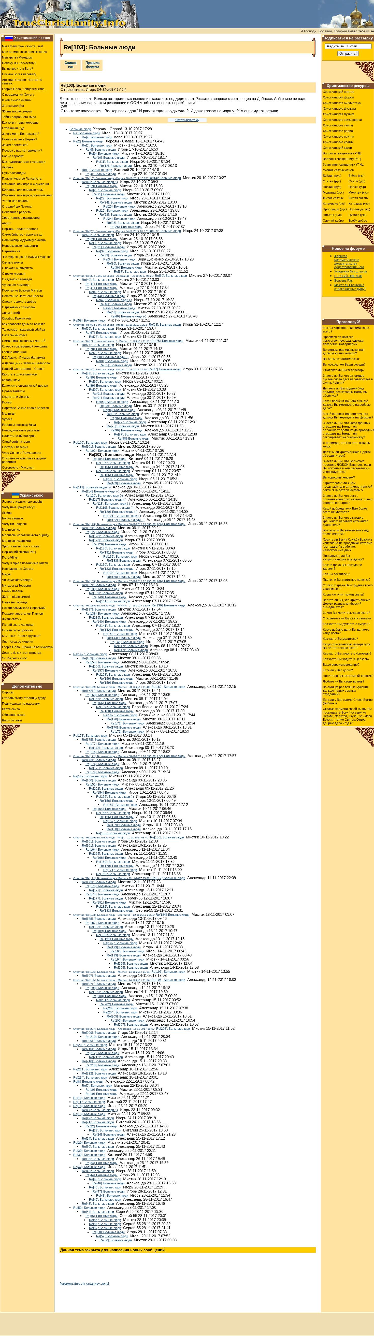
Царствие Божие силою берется (25, 408)
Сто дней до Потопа (17, 206)
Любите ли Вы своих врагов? (343, 681)
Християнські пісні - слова (20, 546)
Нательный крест (14, 335)
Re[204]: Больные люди (120, 1012)
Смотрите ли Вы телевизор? (344, 370)
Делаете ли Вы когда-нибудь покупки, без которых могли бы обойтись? (345, 392)
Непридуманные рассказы (21, 430)
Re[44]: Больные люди (109, 296)
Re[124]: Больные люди (129, 524)
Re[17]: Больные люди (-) (100, 1110)
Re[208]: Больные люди (131, 1028)
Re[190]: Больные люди (113, 935)
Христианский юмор (337, 148)
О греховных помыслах (18, 307)
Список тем (71, 64)
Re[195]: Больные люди (131, 963)
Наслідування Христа (17, 569)
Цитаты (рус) (332, 215)
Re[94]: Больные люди (119, 410)
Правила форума (92, 64)
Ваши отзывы (12, 720)
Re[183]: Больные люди (117, 910)
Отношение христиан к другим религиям (24, 460)
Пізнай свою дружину (17, 630)
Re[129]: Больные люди (109, 544)
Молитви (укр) (359, 192)
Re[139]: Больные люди (106, 593)
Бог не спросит (13, 156)
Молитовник (11, 529)
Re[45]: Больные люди (105, 1179)
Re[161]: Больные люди (99, 841)
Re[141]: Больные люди (113, 601)
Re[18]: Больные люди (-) (100, 182)
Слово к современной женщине (25, 346)
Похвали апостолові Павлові (23, 613)
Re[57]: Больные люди (105, 1228)
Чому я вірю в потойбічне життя (25, 563)
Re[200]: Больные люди (109, 996)
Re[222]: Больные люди (99, 1073)
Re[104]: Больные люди (109, 459)
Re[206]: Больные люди (127, 1020)
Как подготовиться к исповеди (23, 162)
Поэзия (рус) (332, 187)
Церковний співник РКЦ (19, 552)
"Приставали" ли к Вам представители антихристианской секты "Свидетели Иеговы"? (347, 486)
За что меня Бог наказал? (20, 134)
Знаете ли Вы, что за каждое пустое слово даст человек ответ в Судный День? (348, 379)
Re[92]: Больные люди (112, 402)
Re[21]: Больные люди (109, 194)
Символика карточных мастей (23, 341)
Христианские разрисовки (21, 218)
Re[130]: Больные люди (113, 548)
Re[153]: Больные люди (99, 658)
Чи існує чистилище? (17, 580)
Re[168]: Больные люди (117, 711)
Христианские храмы (338, 142)
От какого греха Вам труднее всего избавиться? (348, 587)
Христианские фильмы (339, 108)
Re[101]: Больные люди (99, 446)
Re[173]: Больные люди (90, 735)
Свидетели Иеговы (16, 397)
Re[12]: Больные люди (116, 166)
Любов (6, 513)
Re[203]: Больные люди (120, 1008)
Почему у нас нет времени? (22, 150)
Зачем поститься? (15, 145)
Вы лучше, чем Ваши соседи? (344, 364)
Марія (6, 574)
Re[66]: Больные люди (98, 328)
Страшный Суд (13, 128)
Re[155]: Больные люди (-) (115, 796)
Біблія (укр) (357, 176)
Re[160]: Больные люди (129, 687)
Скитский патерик (15, 447)
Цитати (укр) (358, 215)
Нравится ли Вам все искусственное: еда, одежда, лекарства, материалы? (343, 340)
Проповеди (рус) (335, 209)
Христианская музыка (338, 114)
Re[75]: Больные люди (128, 341)
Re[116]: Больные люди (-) (104, 495)
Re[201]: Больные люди (113, 1000)
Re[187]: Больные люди (102, 923)
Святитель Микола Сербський (24, 608)
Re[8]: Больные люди (88, 1081)
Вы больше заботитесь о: (341, 359)
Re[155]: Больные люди (113, 813)
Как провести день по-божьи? (23, 324)
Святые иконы (12, 262)
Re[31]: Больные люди (109, 247)
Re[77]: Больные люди (98, 345)
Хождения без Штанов (350, 271)
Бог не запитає (13, 518)
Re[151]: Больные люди (102, 784)
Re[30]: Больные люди (105, 243)
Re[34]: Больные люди (119, 259)
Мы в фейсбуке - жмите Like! (22, 46)
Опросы (7, 692)
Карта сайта (11, 709)
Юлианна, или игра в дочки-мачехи (27, 195)
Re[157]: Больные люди (109, 670)
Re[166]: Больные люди (109, 703)
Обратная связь (13, 715)
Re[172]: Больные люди (129, 756)
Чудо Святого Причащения (21, 453)
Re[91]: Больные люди (109, 394)
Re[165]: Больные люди (106, 699)
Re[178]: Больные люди (106, 748)
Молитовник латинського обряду (25, 535)
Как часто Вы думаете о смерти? (346, 624)
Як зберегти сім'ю (14, 658)
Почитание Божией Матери (22, 290)
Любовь (7, 167)
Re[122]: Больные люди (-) (126, 520)
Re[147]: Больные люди (131, 646)
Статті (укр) (357, 181)
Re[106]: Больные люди (117, 467)
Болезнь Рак (343, 280)
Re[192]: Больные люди (120, 943)
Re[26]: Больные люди (126, 227)
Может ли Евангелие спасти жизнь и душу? (350, 287)
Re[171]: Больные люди (127, 723)
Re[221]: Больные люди (90, 1069)
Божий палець (12, 591)
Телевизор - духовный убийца (23, 329)
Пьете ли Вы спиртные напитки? (346, 580)
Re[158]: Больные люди (113, 674)
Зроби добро (358, 220)
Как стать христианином (19, 374)
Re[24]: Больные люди (116, 202)
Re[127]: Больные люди (102, 532)
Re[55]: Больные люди (101, 1216)
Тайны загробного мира (19, 117)
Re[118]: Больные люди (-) (111, 503)
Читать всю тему (187, 120)
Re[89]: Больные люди (101, 377)
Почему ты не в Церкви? (19, 139)
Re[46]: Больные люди (116, 304)
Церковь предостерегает (20, 229)
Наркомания (11, 251)
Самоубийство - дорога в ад (22, 234)
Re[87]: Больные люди (127, 369)
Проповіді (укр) (359, 209)
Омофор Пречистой (16, 318)
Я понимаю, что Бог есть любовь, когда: (346, 444)
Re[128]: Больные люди (106, 536)
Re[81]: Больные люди (112, 361)
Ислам (6, 402)
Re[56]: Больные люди (105, 1220)
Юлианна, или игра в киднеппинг (25, 184)
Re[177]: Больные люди (102, 744)
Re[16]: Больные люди (89, 1106)
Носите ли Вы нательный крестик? (348, 676)
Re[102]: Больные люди (102, 451)
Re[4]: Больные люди (100, 174)
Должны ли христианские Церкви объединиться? (347, 453)
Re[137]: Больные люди (99, 585)
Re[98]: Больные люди (134, 438)
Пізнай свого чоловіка (17, 625)
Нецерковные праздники (20, 246)
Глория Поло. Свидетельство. (23, 89)
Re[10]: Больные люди (109, 157)
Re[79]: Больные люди (105, 353)
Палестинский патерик (18, 436)
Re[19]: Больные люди (101, 186)
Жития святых (333, 198)
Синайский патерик (16, 441)
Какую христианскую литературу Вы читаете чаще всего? (346, 646)
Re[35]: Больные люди (123, 263)
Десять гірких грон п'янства (21, 653)
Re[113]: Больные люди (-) (92, 487)
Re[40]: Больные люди (98, 280)
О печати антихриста (17, 268)
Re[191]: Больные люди (117, 939)
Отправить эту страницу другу (24, 698)
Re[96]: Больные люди (126, 418)
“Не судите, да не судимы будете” (26, 257)
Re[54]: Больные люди (98, 1212)
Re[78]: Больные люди (101, 349)
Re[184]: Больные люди (131, 915)
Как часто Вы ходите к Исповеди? (347, 653)
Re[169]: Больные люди (120, 715)
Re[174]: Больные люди (102, 764)
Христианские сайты (338, 125)
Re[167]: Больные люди (113, 707)
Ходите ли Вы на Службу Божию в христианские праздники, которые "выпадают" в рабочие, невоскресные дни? (347, 545)
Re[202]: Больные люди (117, 1004)
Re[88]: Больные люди (98, 373)
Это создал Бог (13, 106)
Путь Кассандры (14, 173)
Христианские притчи (338, 136)
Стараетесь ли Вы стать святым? (347, 618)
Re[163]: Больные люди (102, 695)
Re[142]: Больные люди (117, 630)
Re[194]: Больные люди (127, 951)
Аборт (6, 223)
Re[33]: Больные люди (116, 255)
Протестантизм (13, 391)
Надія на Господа (14, 602)
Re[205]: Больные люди (124, 1016)
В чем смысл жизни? (17, 100)
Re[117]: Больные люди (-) (107, 499)
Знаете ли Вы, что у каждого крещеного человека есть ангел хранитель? (345, 521)
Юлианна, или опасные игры (23, 190)
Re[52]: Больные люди (89, 1208)
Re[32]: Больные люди (112, 251)
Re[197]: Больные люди (99, 976)
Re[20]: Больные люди (105, 190)
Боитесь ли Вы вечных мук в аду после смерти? (346, 532)
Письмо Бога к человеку (19, 74)
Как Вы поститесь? (336, 574)
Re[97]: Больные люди (130, 422)
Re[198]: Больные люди (102, 988)
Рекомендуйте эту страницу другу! (84, 1283)
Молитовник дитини (16, 541)
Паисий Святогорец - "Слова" (23, 369)
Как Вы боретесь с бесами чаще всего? (346, 329)
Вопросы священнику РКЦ (342, 159)
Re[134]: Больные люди (120, 573)
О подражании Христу (18, 94)
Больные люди (80, 129)
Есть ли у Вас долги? (338, 670)
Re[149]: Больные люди (90, 654)
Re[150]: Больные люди (99, 780)
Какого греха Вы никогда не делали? (342, 566)
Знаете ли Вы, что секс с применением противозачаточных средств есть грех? (348, 499)
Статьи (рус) (332, 181)
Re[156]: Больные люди (106, 666)
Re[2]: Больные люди (97, 137)
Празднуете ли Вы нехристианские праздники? (343, 557)
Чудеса (7, 419)
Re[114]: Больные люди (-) (100, 491)
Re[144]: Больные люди (124, 638)
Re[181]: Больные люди (109, 902)
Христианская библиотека (342, 103)
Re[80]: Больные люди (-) (110, 357)
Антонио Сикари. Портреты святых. (22, 81)
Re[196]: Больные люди (129, 972)
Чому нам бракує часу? (18, 507)
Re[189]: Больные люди (109, 931)
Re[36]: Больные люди (126, 267)
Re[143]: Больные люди (120, 634)
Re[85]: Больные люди (116, 365)
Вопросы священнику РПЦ (342, 153)
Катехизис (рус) (334, 204)
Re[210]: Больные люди (102, 1037)
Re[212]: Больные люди (102, 1053)
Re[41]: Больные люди (101, 284)
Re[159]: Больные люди (117, 678)
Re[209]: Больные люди (99, 1033)
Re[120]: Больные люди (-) (118, 512)
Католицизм (11, 380)
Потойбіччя (10, 557)
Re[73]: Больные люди (105, 337)
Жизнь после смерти (17, 111)
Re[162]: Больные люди (99, 691)
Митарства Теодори (16, 585)
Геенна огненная (14, 352)
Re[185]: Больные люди (99, 919)
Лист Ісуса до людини (17, 641)
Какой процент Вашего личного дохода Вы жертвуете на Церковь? (348, 415)
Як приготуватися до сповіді (22, 501)
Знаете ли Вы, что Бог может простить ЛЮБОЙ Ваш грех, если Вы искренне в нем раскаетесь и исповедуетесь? (347, 466)
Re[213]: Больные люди (106, 1057)
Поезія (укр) (357, 187)
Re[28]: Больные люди (98, 235)
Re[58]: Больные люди (89, 320)
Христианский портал (32, 38)
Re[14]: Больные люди (127, 178)
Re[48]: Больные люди (123, 312)
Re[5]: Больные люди (97, 145)
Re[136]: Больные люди (129, 581)
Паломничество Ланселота (21, 178)
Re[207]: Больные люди (131, 1024)
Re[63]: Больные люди (127, 324)
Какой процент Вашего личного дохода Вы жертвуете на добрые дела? (347, 404)
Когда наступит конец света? (344, 594)
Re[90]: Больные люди (105, 381)
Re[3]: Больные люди (97, 170)
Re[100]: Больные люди (90, 442)
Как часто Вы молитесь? (340, 639)
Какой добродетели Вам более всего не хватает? (345, 510)
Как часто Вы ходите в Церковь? (346, 659)
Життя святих (358, 198)
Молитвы (8, 413)
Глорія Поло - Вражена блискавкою (27, 647)
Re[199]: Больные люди (106, 992)
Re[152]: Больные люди (106, 788)
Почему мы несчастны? (19, 63)
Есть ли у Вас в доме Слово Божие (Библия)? (348, 701)
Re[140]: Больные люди (109, 597)
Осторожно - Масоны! (17, 467)
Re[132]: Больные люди (120, 556)
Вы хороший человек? (339, 477)
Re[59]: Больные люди (112, 1236)
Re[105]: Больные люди (113, 463)
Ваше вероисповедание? (341, 664)
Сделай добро (333, 220)
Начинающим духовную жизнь (24, 240)
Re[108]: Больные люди (120, 479)
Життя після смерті (16, 597)
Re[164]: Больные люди (102, 849)
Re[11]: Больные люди (112, 162)
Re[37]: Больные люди (130, 271)
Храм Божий (11, 313)
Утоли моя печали (15, 201)
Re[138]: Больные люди (102, 589)
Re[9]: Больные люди (104, 153)
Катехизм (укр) (359, 204)
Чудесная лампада (16, 285)
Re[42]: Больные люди (89, 1167)
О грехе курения (13, 273)
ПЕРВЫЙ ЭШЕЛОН (348, 276)
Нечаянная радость (16, 212)
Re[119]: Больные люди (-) (115, 508)
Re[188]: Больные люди (106, 927)
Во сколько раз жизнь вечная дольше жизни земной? (344, 351)
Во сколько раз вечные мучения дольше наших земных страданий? (346, 690)
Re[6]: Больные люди (100, 149)
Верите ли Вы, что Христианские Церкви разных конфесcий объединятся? (346, 603)
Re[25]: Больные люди (119, 206)
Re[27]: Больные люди (127, 231)
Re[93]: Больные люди (116, 406)
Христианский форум (338, 97)
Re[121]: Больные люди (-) (122, 516)
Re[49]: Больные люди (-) (128, 316)
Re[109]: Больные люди (124, 483)
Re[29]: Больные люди (101, 239)
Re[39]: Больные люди (130, 276)
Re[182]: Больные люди (113, 906)
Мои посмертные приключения (24, 52)
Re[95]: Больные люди (123, 414)
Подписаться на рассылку (21, 703)
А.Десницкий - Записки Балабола (26, 363)
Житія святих (11, 619)
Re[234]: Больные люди (90, 1077)
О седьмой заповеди (17, 279)
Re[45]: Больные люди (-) (114, 300)
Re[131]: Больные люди (117, 552)
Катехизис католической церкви (25, 385)
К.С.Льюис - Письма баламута (23, 357)
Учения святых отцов (338, 170)
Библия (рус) (332, 176)
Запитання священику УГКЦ (343, 164)
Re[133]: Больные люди (124, 560)
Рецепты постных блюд (19, 425)
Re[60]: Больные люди (116, 1240)
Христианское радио (338, 131)
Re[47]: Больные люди (119, 308)
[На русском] (9, 38)
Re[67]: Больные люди (101, 333)
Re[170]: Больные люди (124, 719)
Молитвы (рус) (333, 192)
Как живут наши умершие (20, 122)
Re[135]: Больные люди (124, 577)
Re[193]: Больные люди (124, 947)
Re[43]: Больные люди (105, 292)
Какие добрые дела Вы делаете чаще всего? (346, 631)
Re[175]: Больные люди (99, 740)
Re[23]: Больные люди (116, 214)
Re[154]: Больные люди (102, 662)
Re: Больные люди (86, 133)
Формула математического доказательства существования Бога (349, 261)
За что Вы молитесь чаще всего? (346, 613)
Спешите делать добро (19, 301)
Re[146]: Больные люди (127, 642)
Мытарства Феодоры (17, 57)
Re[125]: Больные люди (99, 528)
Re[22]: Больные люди (112, 198)
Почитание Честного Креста (22, 296)
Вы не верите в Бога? (17, 68)
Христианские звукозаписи (342, 120)
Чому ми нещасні (14, 524)
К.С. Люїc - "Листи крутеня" (21, 636)
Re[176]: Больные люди (102, 752)
